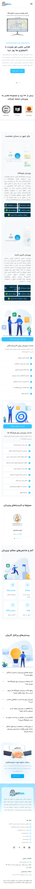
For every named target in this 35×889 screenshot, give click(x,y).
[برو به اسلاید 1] (15, 82)
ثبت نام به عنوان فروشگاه (17, 426)
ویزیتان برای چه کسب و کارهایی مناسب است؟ (19, 701)
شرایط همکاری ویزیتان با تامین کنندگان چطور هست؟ (19, 674)
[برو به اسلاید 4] (19, 82)
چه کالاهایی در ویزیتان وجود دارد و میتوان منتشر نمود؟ (21, 710)
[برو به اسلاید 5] (20, 538)
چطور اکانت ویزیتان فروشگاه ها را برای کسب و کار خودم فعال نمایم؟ (20, 692)
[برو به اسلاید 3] (18, 82)
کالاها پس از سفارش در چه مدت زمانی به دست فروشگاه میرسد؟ (19, 719)
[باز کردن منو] (31, 4)
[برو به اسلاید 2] (16, 82)
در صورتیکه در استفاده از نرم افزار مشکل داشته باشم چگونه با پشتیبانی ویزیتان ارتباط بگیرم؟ (19, 729)
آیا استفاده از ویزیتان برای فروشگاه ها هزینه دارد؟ (20, 683)
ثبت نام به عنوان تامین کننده (18, 339)
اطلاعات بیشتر (17, 534)
